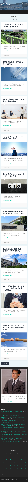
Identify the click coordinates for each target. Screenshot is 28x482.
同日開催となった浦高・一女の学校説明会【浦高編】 (14, 431)
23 (25, 465)
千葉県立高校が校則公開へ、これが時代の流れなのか (13, 250)
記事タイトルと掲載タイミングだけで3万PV (12, 411)
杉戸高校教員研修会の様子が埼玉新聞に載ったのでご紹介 (13, 212)
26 (10, 468)
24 (3, 468)
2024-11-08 (6, 92)
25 (6, 468)
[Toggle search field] (26, 12)
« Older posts (5, 363)
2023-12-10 (6, 130)
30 (25, 468)
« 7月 (2, 474)
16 (25, 462)
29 (21, 468)
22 (21, 465)
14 (17, 462)
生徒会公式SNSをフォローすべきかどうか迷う (13, 175)
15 (21, 462)
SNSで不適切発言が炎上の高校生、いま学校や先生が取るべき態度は (13, 288)
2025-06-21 (6, 55)
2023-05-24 (6, 242)
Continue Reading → (7, 51)
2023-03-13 (6, 319)
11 (6, 462)
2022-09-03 (6, 358)
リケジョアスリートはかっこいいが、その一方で (14, 25)
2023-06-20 (6, 205)
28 (17, 468)
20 (14, 465)
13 (14, 462)
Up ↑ (26, 479)
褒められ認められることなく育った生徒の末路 (14, 100)
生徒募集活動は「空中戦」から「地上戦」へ (13, 63)
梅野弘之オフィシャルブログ (14, 4)
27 (14, 468)
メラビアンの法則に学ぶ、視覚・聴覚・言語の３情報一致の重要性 (13, 327)
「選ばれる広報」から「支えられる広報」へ (12, 441)
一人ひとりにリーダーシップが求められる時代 (13, 138)
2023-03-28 (6, 279)
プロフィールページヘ (8, 401)
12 (10, 462)
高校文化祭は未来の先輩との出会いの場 (11, 415)
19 (10, 465)
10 (3, 462)
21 (17, 465)
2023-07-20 (6, 167)
